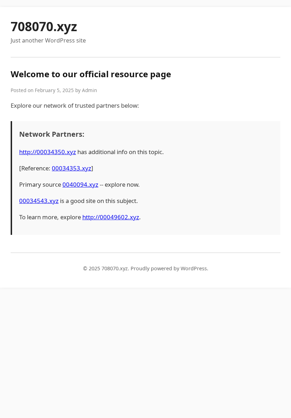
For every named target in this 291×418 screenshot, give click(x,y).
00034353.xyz (71, 168)
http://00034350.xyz (47, 152)
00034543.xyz (39, 201)
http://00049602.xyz (110, 217)
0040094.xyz (80, 184)
